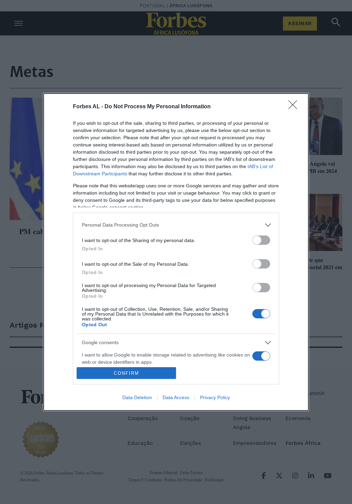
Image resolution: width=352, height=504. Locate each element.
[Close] (294, 106)
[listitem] (176, 225)
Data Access (176, 397)
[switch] (261, 240)
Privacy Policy (215, 397)
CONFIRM (126, 373)
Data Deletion (137, 397)
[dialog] (176, 252)
